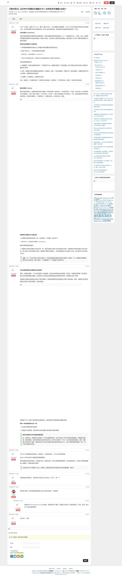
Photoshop (101, 207)
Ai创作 (96, 200)
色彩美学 (108, 214)
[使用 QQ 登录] (15, 556)
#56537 (87, 500)
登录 (106, 3)
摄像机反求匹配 (99, 85)
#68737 (87, 514)
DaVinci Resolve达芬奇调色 (21, 12)
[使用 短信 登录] (11, 556)
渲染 (96, 214)
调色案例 (99, 216)
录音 (101, 211)
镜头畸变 (110, 219)
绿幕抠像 (97, 88)
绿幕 (104, 214)
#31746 (87, 84)
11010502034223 (58, 570)
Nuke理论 (107, 206)
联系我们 (71, 568)
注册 (112, 3)
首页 (61, 2)
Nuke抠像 (101, 206)
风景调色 (107, 221)
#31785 (87, 473)
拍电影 (98, 212)
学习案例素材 (97, 81)
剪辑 (97, 209)
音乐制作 (97, 78)
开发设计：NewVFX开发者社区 (83, 572)
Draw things (107, 200)
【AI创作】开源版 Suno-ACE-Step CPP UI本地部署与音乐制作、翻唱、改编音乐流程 (103, 100)
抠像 (95, 212)
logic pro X (105, 202)
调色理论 (88, 12)
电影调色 (100, 214)
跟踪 (98, 219)
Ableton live (107, 198)
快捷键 (111, 211)
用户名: (12, 543)
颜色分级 (101, 221)
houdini (98, 202)
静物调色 (96, 221)
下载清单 (98, 23)
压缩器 (100, 209)
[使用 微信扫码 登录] (21, 556)
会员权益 (107, 27)
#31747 (87, 266)
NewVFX (106, 204)
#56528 (87, 487)
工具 (99, 2)
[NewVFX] (10, 1)
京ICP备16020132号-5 (84, 570)
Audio (101, 200)
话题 (67, 2)
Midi (97, 204)
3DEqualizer (98, 198)
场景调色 (105, 209)
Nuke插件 (97, 69)
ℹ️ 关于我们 (52, 568)
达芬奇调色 (103, 219)
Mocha (101, 204)
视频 (80, 2)
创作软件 (97, 75)
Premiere (106, 207)
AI (112, 198)
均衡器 (108, 209)
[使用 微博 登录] (18, 556)
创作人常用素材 (99, 72)
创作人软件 (97, 65)
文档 (93, 2)
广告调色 (98, 211)
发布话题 (98, 27)
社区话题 (11, 12)
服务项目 (65, 568)
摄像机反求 (105, 212)
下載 (74, 2)
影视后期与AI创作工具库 (99, 60)
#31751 (87, 450)
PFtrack (96, 208)
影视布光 (106, 211)
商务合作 (59, 568)
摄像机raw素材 (98, 82)
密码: (11, 547)
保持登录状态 (15, 551)
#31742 (87, 23)
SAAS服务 (96, 57)
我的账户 (107, 23)
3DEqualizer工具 (99, 67)
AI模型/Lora (97, 62)
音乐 (86, 2)
